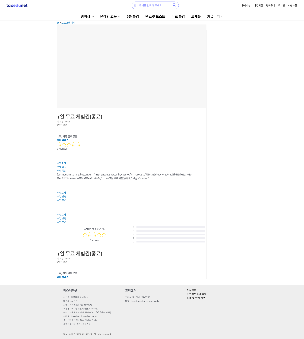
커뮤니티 (213, 16)
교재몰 (196, 16)
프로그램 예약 (68, 22)
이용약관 (191, 290)
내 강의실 (258, 5)
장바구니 (270, 5)
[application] (92, 16)
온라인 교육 (108, 16)
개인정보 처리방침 (196, 294)
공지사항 (246, 5)
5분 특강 (133, 16)
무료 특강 (178, 16)
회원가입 (292, 5)
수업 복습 (61, 170)
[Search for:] (151, 5)
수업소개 (61, 163)
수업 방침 (61, 167)
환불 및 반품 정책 (196, 297)
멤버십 (85, 16)
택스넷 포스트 (155, 16)
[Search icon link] (175, 5)
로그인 (281, 5)
